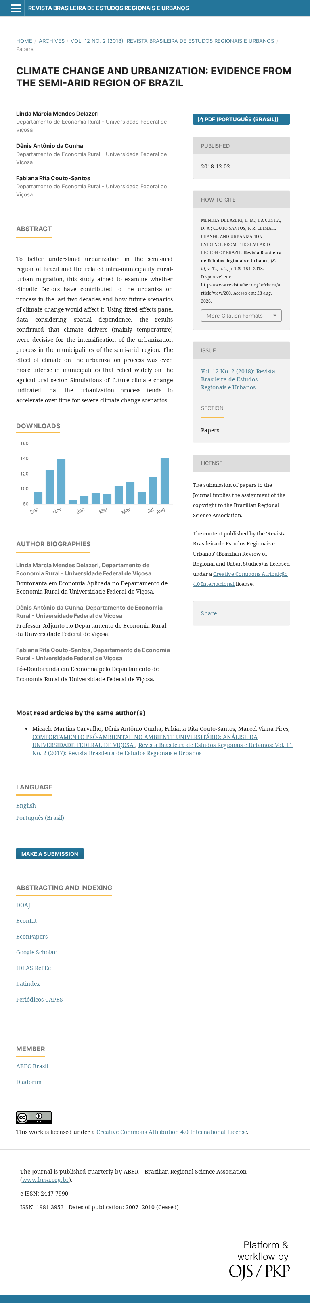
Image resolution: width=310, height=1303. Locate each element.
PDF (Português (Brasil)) (241, 119)
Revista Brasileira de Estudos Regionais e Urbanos (108, 7)
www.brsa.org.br (45, 1179)
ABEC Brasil (32, 1066)
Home (24, 41)
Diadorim (29, 1082)
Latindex (28, 983)
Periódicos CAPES (39, 999)
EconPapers (32, 936)
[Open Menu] (16, 8)
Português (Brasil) (40, 817)
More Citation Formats (235, 315)
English (26, 805)
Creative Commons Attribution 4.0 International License (171, 1132)
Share (209, 613)
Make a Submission (49, 853)
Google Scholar (36, 952)
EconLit (26, 920)
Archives (52, 41)
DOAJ (23, 905)
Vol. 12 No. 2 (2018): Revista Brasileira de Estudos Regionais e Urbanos (172, 41)
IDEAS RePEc (33, 968)
